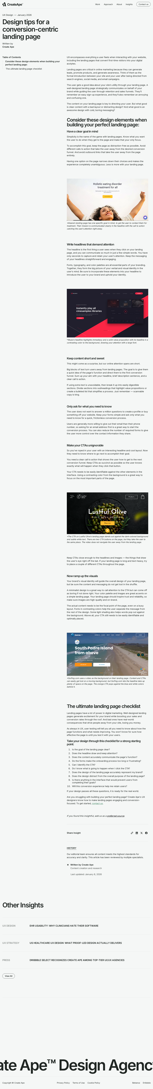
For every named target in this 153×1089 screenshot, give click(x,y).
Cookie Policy (93, 1083)
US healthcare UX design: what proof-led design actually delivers (76, 943)
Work (97, 4)
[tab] (71, 848)
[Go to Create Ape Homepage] (12, 4)
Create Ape (8, 47)
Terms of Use (79, 1083)
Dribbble (147, 1083)
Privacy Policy (63, 1083)
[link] (76, 925)
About (119, 4)
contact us (97, 803)
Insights (129, 4)
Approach (108, 4)
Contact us (143, 4)
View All (8, 976)
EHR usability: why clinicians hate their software (64, 925)
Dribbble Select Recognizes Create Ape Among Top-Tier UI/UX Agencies (77, 960)
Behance (136, 1083)
